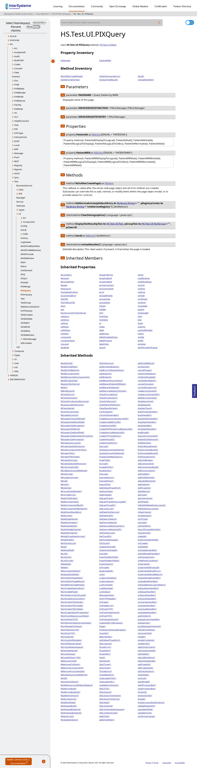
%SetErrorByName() (70, 692)
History (24, 238)
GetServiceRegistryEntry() (111, 525)
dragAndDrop (106, 274)
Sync (16, 177)
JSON (16, 141)
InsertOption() (106, 563)
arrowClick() (144, 366)
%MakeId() (66, 563)
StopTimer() (105, 667)
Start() (102, 657)
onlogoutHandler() (147, 598)
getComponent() (146, 463)
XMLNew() (104, 702)
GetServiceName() (108, 522)
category (65, 316)
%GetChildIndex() (69, 498)
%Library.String (126, 203)
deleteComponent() (147, 397)
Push (16, 157)
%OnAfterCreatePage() (72, 76)
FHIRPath (19, 96)
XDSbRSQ (25, 330)
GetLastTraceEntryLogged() (112, 501)
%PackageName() (69, 650)
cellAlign (65, 319)
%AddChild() (67, 363)
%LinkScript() (67, 560)
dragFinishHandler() (148, 411)
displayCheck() (145, 408)
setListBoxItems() (146, 657)
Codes (17, 64)
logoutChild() (144, 532)
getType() (142, 494)
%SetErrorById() (68, 688)
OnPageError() (106, 605)
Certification (161, 6)
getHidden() (144, 473)
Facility (17, 104)
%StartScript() (67, 716)
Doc (16, 80)
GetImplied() (105, 494)
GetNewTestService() (109, 512)
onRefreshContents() (148, 560)
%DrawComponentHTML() (74, 449)
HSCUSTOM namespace (61, 14)
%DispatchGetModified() (73, 422)
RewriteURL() (105, 636)
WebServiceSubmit (30, 306)
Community (97, 6)
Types (21, 209)
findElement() (144, 442)
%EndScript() (67, 473)
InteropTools (20, 137)
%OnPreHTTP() (68, 633)
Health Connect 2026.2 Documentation (19, 761)
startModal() (144, 681)
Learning (57, 6)
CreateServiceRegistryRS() (112, 432)
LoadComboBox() (108, 577)
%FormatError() (68, 494)
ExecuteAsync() (106, 477)
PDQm (24, 278)
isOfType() (143, 518)
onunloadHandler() (147, 608)
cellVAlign (65, 330)
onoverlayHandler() (147, 602)
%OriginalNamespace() (72, 647)
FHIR (16, 84)
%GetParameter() (69, 522)
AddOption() (105, 373)
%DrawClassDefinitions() (73, 446)
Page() (102, 626)
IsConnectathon (68, 295)
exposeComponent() (148, 435)
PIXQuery (89, 14)
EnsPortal (14, 40)
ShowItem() (105, 650)
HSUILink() (104, 543)
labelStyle (104, 344)
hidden (102, 309)
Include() (103, 553)
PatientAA (65, 60)
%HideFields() (67, 539)
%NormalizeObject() (70, 570)
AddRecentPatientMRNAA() (112, 383)
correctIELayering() (147, 387)
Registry (18, 165)
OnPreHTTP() (105, 615)
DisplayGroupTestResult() (111, 453)
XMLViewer (26, 343)
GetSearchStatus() (108, 518)
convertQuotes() (146, 383)
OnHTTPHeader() (107, 598)
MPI (16, 149)
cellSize (64, 323)
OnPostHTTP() (106, 608)
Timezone (19, 351)
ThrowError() (105, 671)
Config (24, 225)
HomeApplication (69, 292)
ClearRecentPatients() (109, 404)
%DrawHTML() (68, 453)
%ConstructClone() (70, 411)
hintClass (103, 316)
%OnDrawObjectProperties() (75, 612)
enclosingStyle (106, 288)
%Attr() (64, 387)
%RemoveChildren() (70, 664)
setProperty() (144, 664)
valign (141, 333)
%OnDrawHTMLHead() (72, 605)
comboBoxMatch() (147, 380)
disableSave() (144, 404)
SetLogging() (105, 643)
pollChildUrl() (144, 615)
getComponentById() (148, 467)
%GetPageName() (69, 518)
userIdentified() (145, 709)
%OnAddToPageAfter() (72, 577)
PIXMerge (25, 286)
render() (142, 636)
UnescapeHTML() (107, 678)
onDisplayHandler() (147, 550)
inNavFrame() (144, 512)
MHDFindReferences (31, 250)
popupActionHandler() (149, 619)
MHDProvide (27, 254)
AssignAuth (20, 52)
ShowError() (105, 647)
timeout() (142, 692)
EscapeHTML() (106, 467)
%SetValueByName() (71, 709)
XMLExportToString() (109, 698)
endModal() (143, 432)
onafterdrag (144, 278)
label (101, 330)
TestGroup (26, 302)
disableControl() (146, 401)
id (100, 323)
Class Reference (42, 14)
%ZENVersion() (106, 363)
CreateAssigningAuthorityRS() (114, 418)
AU (15, 48)
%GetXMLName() (69, 532)
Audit (17, 56)
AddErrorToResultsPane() (111, 370)
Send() (141, 76)
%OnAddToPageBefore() (73, 581)
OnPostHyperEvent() (109, 612)
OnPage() (104, 602)
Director (16, 76)
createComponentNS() (149, 394)
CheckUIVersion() (107, 401)
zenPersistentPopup (147, 347)
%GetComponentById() (72, 505)
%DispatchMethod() (70, 428)
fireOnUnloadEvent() (148, 449)
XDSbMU (25, 322)
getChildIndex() (145, 460)
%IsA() (64, 546)
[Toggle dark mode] (189, 22)
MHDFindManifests (30, 246)
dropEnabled (105, 281)
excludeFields (106, 295)
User (16, 363)
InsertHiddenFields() (109, 560)
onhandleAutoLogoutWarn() (152, 584)
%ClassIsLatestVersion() (72, 404)
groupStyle (104, 302)
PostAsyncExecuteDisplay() (112, 629)
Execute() (103, 473)
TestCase (20, 205)
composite (66, 337)
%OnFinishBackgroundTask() (75, 615)
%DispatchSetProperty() (72, 439)
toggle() (142, 698)
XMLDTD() (104, 688)
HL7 (16, 116)
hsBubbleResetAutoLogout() (152, 505)
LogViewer (26, 242)
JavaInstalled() (106, 570)
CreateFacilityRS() (107, 425)
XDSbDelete (26, 318)
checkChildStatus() (147, 373)
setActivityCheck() (146, 647)
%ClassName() (68, 408)
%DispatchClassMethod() (73, 418)
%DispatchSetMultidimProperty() (77, 435)
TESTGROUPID (68, 302)
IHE (16, 128)
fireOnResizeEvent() (147, 446)
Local (16, 145)
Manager (20, 197)
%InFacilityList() (68, 543)
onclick (141, 285)
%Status (109, 183)
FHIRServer (19, 100)
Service (19, 201)
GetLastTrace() (106, 498)
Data (16, 72)
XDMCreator (27, 314)
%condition (66, 274)
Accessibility (180, 763)
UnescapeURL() (106, 681)
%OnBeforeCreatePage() (73, 584)
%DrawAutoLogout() (71, 442)
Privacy (148, 763)
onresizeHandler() (146, 605)
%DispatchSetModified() (72, 432)
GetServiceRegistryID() (110, 529)
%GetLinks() (66, 515)
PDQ (23, 274)
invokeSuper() (145, 515)
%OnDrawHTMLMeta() (72, 608)
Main (23, 262)
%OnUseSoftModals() (71, 640)
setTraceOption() (146, 671)
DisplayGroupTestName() (111, 449)
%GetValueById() (69, 525)
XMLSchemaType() (108, 712)
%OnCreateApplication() (72, 588)
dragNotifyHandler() (148, 418)
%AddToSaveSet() (69, 380)
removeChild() (145, 633)
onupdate (142, 305)
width (140, 340)
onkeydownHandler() (148, 588)
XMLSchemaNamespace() (111, 709)
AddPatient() (105, 377)
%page (64, 285)
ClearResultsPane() (108, 408)
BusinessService (24, 185)
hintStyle (103, 319)
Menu (23, 266)
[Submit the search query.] (159, 22)
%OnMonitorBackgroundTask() (76, 622)
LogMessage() (106, 588)
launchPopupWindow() (149, 529)
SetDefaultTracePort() (109, 640)
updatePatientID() (146, 705)
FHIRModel (19, 92)
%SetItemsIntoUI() (70, 695)
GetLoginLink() (106, 508)
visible (141, 337)
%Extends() (66, 487)
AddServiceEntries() (70, 79)
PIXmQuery (26, 294)
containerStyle (68, 340)
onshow (142, 302)
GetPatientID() (106, 515)
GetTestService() (107, 532)
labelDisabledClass (108, 337)
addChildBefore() (146, 363)
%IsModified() (67, 550)
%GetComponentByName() (74, 508)
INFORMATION (17, 379)
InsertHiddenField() (108, 557)
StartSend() (104, 660)
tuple (140, 323)
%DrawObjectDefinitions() (73, 463)
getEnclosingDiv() (146, 470)
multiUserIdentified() (148, 539)
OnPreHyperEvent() (109, 619)
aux (62, 309)
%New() (64, 567)
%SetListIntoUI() (69, 698)
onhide (141, 295)
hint (101, 312)
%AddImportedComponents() (75, 377)
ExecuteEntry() (106, 480)
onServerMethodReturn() (150, 574)
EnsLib (13, 36)
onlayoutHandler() (147, 595)
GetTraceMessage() (108, 539)
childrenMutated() (147, 377)
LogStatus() (104, 591)
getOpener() (144, 484)
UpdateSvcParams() (109, 685)
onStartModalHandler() (149, 577)
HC (15, 112)
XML (16, 371)
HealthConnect (21, 120)
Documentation (77, 6)
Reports (18, 169)
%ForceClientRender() (71, 491)
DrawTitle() (104, 460)
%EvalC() (65, 484)
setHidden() (143, 653)
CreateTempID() (107, 439)
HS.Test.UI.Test (114, 223)
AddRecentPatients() (109, 387)
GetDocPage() (106, 491)
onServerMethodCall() (149, 567)
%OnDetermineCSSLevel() (73, 595)
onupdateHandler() (147, 612)
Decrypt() (103, 446)
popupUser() (144, 622)
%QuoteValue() (68, 653)
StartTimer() (105, 664)
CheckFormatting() (108, 394)
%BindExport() (68, 390)
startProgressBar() (147, 685)
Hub (16, 124)
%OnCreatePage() (69, 591)
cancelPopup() (145, 370)
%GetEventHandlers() (71, 512)
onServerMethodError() (149, 570)
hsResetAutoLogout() (148, 508)
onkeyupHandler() (147, 591)
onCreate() (143, 543)
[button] (63, 86)
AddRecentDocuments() (111, 380)
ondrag (141, 288)
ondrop (141, 292)
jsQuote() (142, 522)
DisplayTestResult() (108, 79)
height (102, 305)
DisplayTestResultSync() (111, 456)
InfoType (18, 133)
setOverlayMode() (147, 660)
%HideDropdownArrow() (73, 536)
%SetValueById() (69, 705)
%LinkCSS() (66, 557)
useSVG (141, 326)
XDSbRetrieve (27, 334)
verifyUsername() (146, 716)
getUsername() (145, 498)
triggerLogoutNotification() (151, 702)
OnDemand (26, 270)
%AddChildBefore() (70, 370)
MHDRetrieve (27, 258)
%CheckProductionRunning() (75, 401)
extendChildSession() (148, 439)
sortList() (142, 678)
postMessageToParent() (149, 626)
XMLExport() (105, 692)
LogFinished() (106, 584)
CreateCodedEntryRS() (110, 422)
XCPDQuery (26, 310)
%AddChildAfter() (69, 366)
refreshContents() (146, 629)
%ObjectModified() (70, 574)
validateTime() (145, 712)
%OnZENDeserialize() (71, 643)
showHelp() (143, 674)
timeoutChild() (145, 695)
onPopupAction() (146, 557)
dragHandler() (145, 415)
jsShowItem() (144, 525)
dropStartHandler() (147, 428)
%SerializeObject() (69, 681)
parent (141, 309)
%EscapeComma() (69, 477)
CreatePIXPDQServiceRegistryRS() (116, 428)
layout (102, 347)
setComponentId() (147, 650)
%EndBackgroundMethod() (74, 470)
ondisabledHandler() (148, 581)
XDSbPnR (25, 326)
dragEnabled (105, 278)
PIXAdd (24, 282)
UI (83, 14)
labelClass (104, 333)
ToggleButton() (106, 674)
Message (18, 153)
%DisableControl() (69, 415)
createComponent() (147, 390)
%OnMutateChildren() (71, 626)
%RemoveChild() (69, 660)
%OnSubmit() (67, 636)
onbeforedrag (144, 281)
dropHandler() (145, 425)
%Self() (64, 678)
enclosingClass (106, 285)
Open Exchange (117, 6)
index (102, 326)
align (63, 305)
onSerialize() (144, 563)
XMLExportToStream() (110, 695)
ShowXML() (105, 653)
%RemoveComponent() (72, 667)
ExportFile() (105, 484)
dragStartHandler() (147, 422)
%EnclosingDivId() (70, 467)
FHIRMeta (19, 88)
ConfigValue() (106, 411)
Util (18, 347)
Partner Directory (182, 6)
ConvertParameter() (109, 415)
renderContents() (146, 640)
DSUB (23, 229)
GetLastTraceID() (107, 505)
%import (65, 278)
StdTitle (64, 299)
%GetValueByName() (71, 529)
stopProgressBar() (147, 688)
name (140, 274)
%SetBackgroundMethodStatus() (77, 685)
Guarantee (166, 763)
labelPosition (105, 340)
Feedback (194, 390)
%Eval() (64, 480)
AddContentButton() (109, 366)
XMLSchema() (106, 705)
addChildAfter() (106, 719)
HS (75, 14)
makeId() (142, 536)
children (65, 333)
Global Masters (140, 6)
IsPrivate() (104, 567)
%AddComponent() (70, 373)
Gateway (18, 108)
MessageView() (106, 595)
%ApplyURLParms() (70, 383)
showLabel (143, 312)
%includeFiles (67, 281)
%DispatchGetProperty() (73, 425)
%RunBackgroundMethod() (74, 674)
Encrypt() (103, 463)
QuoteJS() (104, 633)
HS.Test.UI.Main (108, 44)
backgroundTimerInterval (73, 312)
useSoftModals (145, 330)
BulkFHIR (19, 60)
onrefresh (142, 299)
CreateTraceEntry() (108, 442)
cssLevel (65, 344)
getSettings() (144, 491)
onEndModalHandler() (149, 553)
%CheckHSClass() (69, 397)
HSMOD (14, 375)
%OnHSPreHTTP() (69, 619)
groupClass (104, 299)
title (139, 319)
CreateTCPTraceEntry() (110, 435)
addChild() (104, 716)
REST (16, 161)
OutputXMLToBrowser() (111, 622)
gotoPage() (143, 501)
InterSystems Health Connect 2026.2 (18, 14)
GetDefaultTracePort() (110, 487)
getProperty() (144, 487)
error (101, 292)
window (142, 344)
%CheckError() (68, 394)
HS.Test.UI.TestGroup (154, 223)
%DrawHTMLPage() (70, 456)
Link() (102, 574)
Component (29, 221)
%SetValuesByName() (71, 712)
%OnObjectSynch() (70, 629)
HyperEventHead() (108, 550)
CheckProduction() (108, 397)
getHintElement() (146, 477)
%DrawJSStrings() (69, 460)
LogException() (106, 581)
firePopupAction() (146, 456)
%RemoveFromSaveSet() (73, 671)
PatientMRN (105, 60)
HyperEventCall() (107, 546)
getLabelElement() (147, 480)
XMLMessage (29, 338)
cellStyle (65, 326)
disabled (65, 347)
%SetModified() (68, 702)
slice (140, 316)
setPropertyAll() (145, 667)
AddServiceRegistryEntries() (113, 390)
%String (96, 134)
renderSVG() (144, 643)
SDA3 (17, 173)
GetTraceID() (105, 536)
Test (78, 14)
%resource (66, 288)
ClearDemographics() (109, 76)
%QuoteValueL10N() (71, 657)
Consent (18, 68)
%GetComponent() (70, 501)
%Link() (64, 553)
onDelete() (143, 546)
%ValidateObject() (69, 719)
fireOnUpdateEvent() (148, 453)
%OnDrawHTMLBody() (72, 602)
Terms (155, 763)
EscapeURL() (105, 470)
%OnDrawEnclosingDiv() (73, 598)
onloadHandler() (146, 79)
